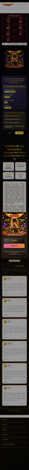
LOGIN (14, 240)
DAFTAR (14, 246)
